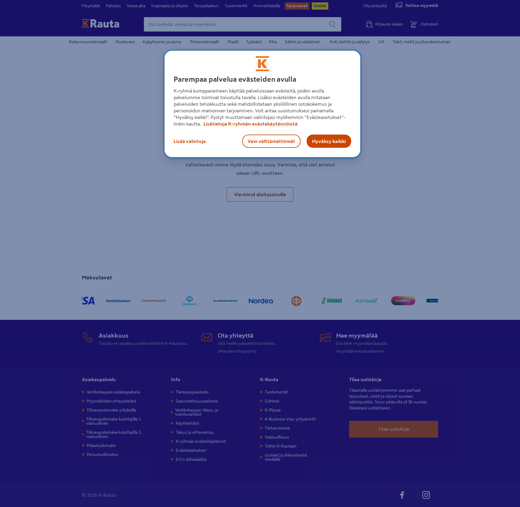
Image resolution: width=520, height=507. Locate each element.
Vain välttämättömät (271, 141)
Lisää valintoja (190, 141)
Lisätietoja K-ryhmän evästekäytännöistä (250, 123)
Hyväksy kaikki (329, 141)
